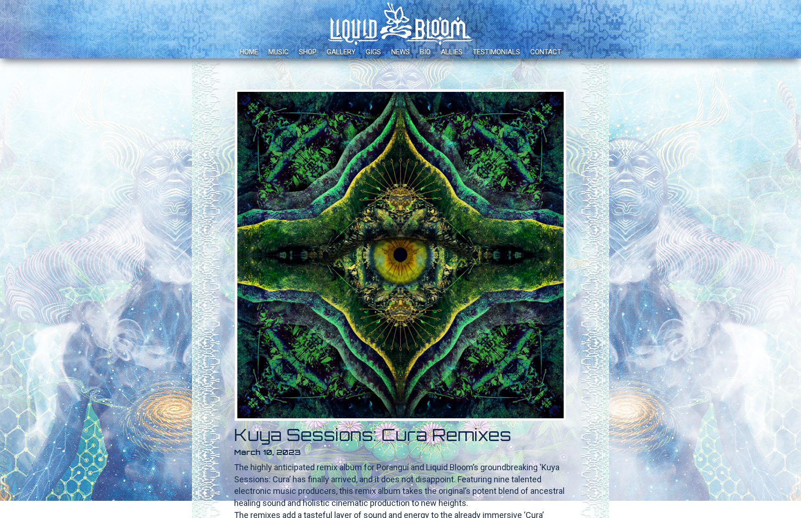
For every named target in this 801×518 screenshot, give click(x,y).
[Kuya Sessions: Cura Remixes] (400, 255)
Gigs (373, 52)
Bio (425, 52)
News (400, 52)
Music (278, 52)
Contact (545, 52)
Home (249, 52)
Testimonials (496, 52)
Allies (452, 52)
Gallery (341, 52)
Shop (308, 52)
